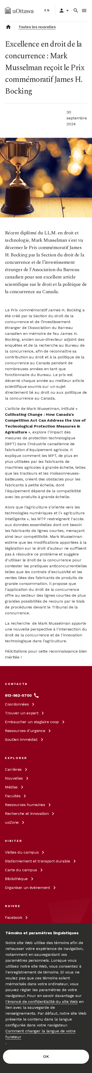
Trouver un (21, 713)
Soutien (21, 739)
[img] (19, 10)
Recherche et (27, 813)
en (47, 10)
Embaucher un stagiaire (32, 722)
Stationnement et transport (37, 861)
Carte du (21, 870)
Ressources (25, 730)
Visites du (22, 852)
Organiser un (27, 887)
